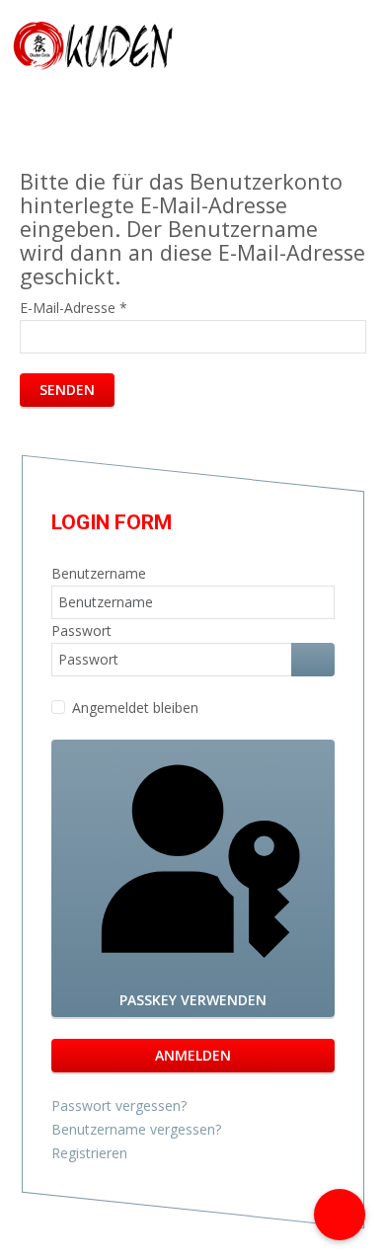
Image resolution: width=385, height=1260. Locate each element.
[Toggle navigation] (358, 45)
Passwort (81, 630)
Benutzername (98, 573)
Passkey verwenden (193, 999)
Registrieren (91, 1152)
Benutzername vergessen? (136, 1129)
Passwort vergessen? (119, 1105)
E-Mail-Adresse (73, 307)
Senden (67, 389)
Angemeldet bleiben (135, 707)
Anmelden (193, 1055)
